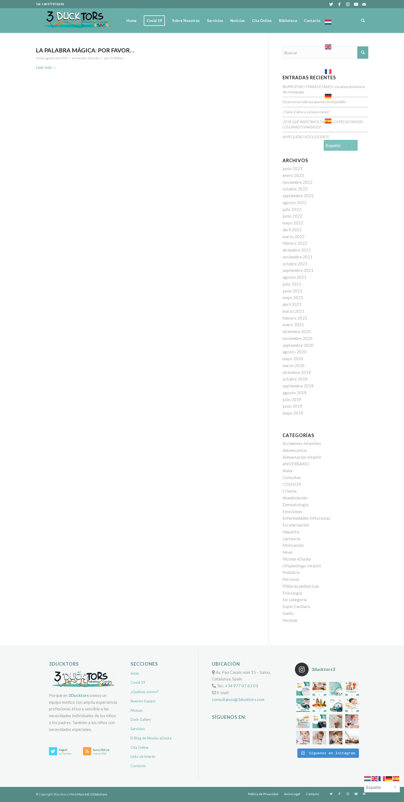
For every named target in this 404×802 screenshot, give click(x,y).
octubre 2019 (295, 378)
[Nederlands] (341, 20)
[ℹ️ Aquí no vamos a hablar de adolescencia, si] (319, 689)
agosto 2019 (294, 392)
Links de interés (143, 756)
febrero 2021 (295, 318)
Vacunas (290, 620)
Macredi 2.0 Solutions (92, 794)
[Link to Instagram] (348, 4)
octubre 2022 (295, 188)
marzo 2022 (294, 236)
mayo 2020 (293, 358)
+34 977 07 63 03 (241, 685)
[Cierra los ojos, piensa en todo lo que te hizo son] (336, 721)
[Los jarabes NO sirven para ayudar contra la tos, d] (352, 721)
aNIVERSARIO (296, 463)
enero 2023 (293, 175)
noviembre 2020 (297, 338)
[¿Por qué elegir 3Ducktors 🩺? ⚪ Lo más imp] (336, 705)
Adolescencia (295, 450)
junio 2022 (292, 215)
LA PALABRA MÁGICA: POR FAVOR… (85, 50)
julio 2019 (292, 399)
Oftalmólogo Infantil (302, 565)
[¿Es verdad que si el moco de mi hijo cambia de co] (303, 738)
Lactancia (291, 538)
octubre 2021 (295, 263)
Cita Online (139, 747)
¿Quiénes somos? (145, 692)
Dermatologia (295, 504)
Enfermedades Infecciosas (306, 518)
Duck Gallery (141, 719)
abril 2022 (292, 229)
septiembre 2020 (298, 345)
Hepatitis (291, 531)
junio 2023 (292, 168)
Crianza (290, 490)
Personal (291, 579)
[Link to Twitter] (331, 4)
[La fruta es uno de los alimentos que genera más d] (319, 705)
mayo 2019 (293, 412)
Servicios (138, 729)
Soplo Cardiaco (296, 606)
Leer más (44, 67)
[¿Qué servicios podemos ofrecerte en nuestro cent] (303, 689)
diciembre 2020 (297, 331)
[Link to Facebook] (339, 4)
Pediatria (291, 572)
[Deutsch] (341, 94)
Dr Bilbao (116, 58)
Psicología (292, 592)
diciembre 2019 (297, 372)
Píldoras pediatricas (301, 586)
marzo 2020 (294, 365)
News (288, 552)
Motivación (293, 545)
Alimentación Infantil (302, 457)
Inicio (135, 673)
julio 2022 (292, 209)
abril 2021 (292, 304)
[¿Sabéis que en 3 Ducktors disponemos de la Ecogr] (303, 705)
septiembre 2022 (298, 195)
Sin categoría (295, 599)
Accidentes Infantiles (302, 443)
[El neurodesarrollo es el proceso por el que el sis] (336, 689)
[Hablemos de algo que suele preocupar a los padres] (352, 738)
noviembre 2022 (297, 182)
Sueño (288, 613)
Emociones (292, 511)
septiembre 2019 (298, 385)
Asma (287, 470)
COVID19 (292, 484)
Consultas (292, 477)
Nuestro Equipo (143, 701)
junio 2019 (292, 406)
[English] (341, 45)
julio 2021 (292, 284)
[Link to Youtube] (356, 4)
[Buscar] (363, 20)
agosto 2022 (294, 202)
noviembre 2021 (297, 256)
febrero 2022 (295, 243)
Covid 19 (138, 682)
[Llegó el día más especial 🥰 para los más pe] (303, 721)
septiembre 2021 (298, 270)
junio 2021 (292, 290)
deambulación (295, 497)
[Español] (341, 119)
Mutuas (137, 710)
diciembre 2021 (297, 249)
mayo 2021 (293, 297)
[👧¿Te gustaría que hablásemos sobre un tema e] (352, 689)
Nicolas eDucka (87, 58)
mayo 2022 (293, 222)
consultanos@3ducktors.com (238, 699)
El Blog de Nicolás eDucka (151, 738)
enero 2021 (293, 324)
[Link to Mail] (364, 4)
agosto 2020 (294, 351)
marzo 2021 (294, 311)
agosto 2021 (294, 277)
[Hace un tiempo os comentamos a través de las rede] (352, 705)
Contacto (138, 766)
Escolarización (296, 524)
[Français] (341, 70)
